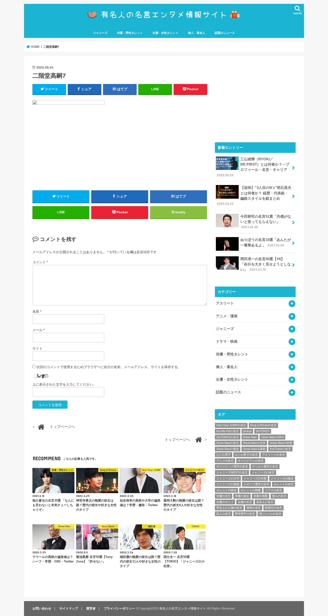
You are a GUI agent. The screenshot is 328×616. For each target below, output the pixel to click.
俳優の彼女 (242, 496)
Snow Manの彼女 (227, 449)
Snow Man (250, 437)
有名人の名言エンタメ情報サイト (182, 608)
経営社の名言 (273, 507)
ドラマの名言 (273, 490)
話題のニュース (225, 33)
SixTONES (263, 431)
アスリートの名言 (273, 454)
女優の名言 (245, 502)
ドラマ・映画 (226, 341)
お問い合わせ (41, 608)
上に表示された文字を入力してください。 (64, 384)
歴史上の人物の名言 (229, 507)
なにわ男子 (223, 454)
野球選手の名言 (245, 513)
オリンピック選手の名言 (232, 466)
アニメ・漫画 (226, 316)
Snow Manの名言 (227, 443)
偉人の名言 (279, 496)
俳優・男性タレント (130, 33)
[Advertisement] (255, 98)
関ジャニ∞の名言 (270, 513)
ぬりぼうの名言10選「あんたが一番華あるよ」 (265, 242)
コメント (40, 262)
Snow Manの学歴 (281, 443)
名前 (36, 311)
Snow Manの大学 (254, 443)
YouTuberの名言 (280, 449)
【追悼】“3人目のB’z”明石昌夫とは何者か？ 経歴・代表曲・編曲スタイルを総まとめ (254, 196)
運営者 (91, 608)
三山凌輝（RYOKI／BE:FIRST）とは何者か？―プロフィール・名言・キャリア (253, 167)
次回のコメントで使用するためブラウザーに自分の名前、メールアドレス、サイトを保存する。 (108, 367)
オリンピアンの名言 (251, 460)
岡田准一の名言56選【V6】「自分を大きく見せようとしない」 (265, 264)
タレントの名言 (283, 484)
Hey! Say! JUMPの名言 (231, 425)
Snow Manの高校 (254, 449)
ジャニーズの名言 (263, 472)
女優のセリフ (225, 502)
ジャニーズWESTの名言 (232, 472)
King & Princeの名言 (263, 425)
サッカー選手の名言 (265, 466)
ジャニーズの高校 (227, 484)
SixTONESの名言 (227, 437)
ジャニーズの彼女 (282, 478)
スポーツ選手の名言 (256, 484)
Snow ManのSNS (272, 437)
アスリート (225, 303)
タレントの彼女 (226, 490)
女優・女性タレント (165, 33)
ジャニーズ (100, 33)
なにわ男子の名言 (246, 454)
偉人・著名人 (196, 33)
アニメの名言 (225, 460)
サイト (37, 348)
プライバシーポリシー (119, 608)
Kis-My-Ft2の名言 (227, 431)
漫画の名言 (253, 507)
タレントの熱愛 (251, 490)
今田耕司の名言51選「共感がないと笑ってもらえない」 (265, 222)
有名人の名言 (264, 502)
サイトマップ (68, 608)
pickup (247, 431)
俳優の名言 (223, 496)
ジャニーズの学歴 (255, 478)
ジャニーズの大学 (227, 478)
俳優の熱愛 (260, 496)
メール (38, 330)
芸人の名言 (223, 513)
